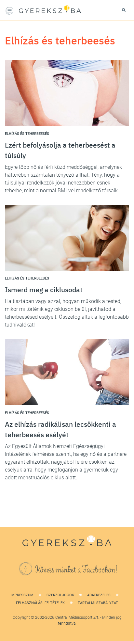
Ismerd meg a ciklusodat (44, 289)
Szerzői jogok (60, 595)
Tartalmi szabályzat (98, 603)
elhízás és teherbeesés (27, 134)
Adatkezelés (99, 595)
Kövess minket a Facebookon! (76, 570)
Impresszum (22, 595)
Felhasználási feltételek (40, 603)
